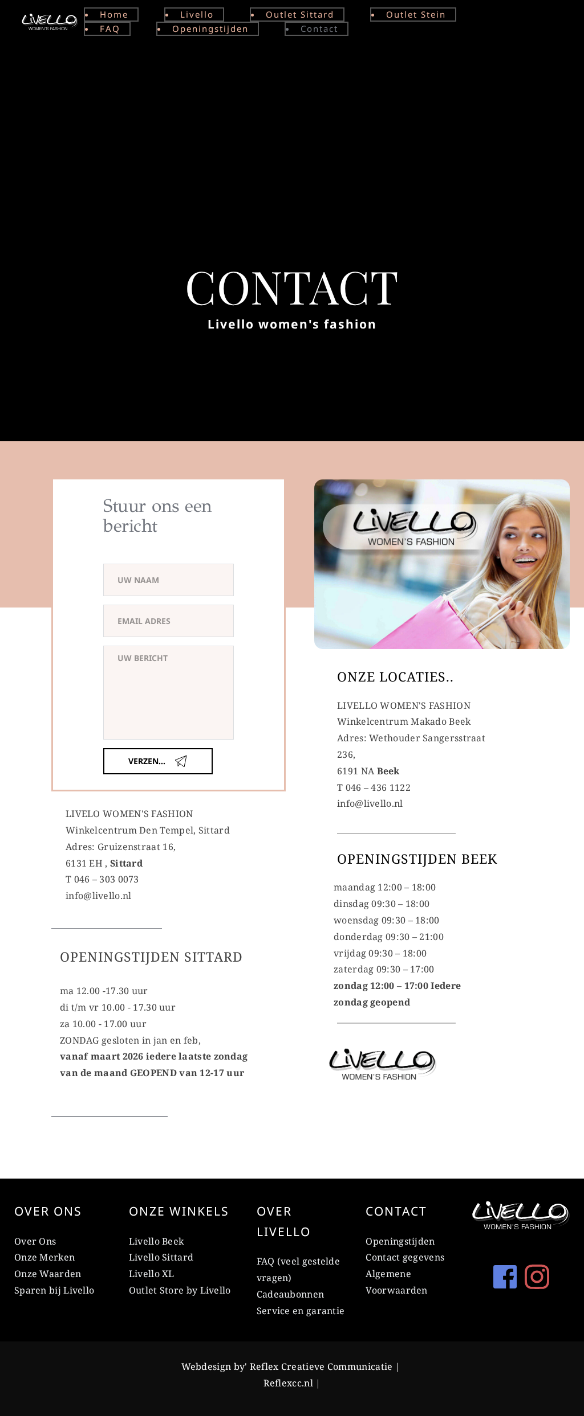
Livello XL (152, 1273)
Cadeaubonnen (292, 1294)
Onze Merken (44, 1257)
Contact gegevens (405, 1257)
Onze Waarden (48, 1273)
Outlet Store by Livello (180, 1290)
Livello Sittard (161, 1257)
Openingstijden (400, 1241)
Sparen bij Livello (54, 1290)
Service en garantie (301, 1310)
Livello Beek (156, 1241)
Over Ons (35, 1241)
